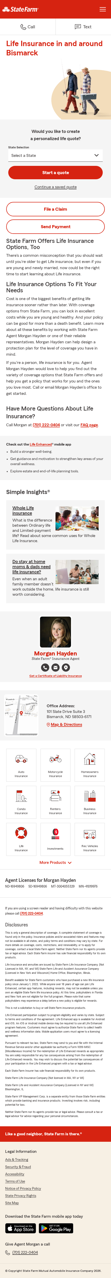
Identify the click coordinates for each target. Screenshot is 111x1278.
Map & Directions (66, 724)
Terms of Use (15, 1181)
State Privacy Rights (20, 1196)
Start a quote (55, 172)
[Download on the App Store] (20, 1228)
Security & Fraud (18, 1167)
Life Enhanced (41, 444)
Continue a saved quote (56, 187)
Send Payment (55, 226)
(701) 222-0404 (46, 425)
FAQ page (89, 425)
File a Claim (55, 209)
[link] (28, 9)
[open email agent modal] (55, 668)
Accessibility (14, 1174)
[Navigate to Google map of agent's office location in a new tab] (66, 667)
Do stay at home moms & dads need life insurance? (31, 566)
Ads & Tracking (16, 1160)
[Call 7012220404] (45, 667)
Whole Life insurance (23, 510)
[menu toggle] (103, 9)
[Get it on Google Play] (56, 1228)
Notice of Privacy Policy (23, 1188)
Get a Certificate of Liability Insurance (55, 675)
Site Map (12, 1203)
